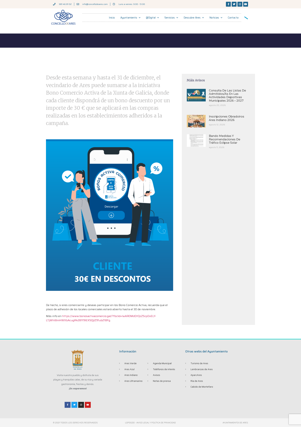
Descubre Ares (192, 18)
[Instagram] (239, 4)
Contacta (233, 18)
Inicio (112, 18)
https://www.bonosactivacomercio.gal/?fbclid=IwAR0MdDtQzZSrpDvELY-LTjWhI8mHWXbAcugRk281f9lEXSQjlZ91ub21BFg (101, 318)
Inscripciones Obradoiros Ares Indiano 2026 (226, 118)
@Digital (151, 18)
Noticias (214, 18)
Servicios (169, 18)
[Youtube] (245, 4)
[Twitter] (234, 4)
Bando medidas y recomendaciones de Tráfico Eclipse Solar (224, 139)
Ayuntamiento (128, 18)
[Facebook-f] (228, 4)
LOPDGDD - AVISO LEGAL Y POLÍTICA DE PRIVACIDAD (150, 422)
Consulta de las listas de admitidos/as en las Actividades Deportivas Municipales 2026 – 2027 (227, 95)
